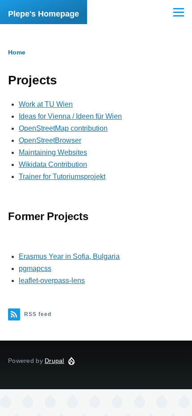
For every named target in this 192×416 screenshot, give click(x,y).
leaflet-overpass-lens (52, 280)
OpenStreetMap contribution (63, 128)
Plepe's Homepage (43, 13)
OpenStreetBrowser (50, 140)
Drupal (54, 360)
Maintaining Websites (53, 152)
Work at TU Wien (46, 104)
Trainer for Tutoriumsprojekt (62, 176)
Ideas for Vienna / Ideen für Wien (70, 116)
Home (16, 52)
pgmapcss (35, 268)
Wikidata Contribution (53, 164)
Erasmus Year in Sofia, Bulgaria (69, 256)
